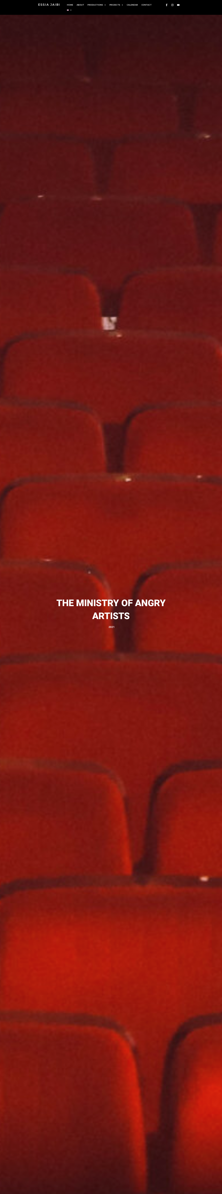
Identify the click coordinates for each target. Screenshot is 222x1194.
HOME (70, 5)
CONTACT (146, 5)
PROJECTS (114, 5)
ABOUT (80, 5)
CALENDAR (132, 5)
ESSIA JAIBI (49, 4)
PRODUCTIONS (95, 5)
